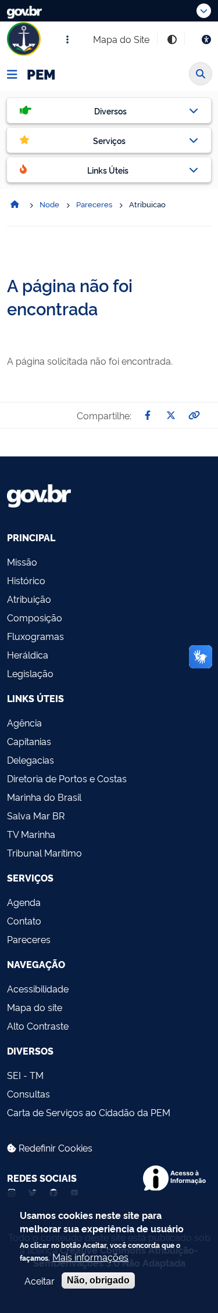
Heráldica (27, 654)
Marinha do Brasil (44, 796)
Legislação (30, 673)
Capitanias (29, 741)
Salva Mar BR (36, 815)
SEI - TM (25, 1075)
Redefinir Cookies (54, 1147)
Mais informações (90, 1256)
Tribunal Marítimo (44, 852)
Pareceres (29, 939)
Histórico (26, 580)
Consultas (28, 1093)
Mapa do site (34, 1007)
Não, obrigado (98, 1280)
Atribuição (29, 598)
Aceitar (39, 1280)
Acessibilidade (38, 988)
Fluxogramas (35, 635)
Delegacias (30, 759)
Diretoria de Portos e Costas (67, 778)
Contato (24, 920)
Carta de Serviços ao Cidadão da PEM (88, 1112)
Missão (22, 561)
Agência (24, 722)
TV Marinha (31, 834)
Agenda (24, 901)
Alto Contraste (38, 1025)
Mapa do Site (121, 39)
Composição (34, 617)
